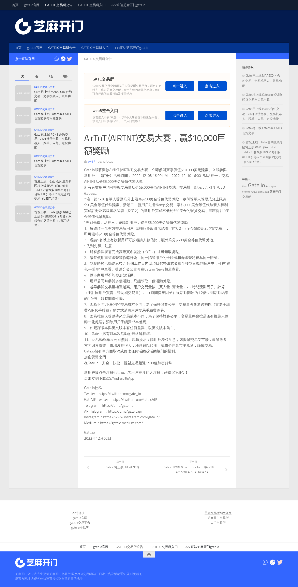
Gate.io (256, 185)
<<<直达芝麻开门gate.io (128, 5)
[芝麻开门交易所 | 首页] (49, 26)
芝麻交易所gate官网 (218, 513)
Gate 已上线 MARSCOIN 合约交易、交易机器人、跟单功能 (53, 96)
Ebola (244, 186)
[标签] (65, 76)
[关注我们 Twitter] (69, 58)
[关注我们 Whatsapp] (56, 58)
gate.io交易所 (80, 527)
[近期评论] (51, 76)
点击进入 (180, 86)
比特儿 (92, 161)
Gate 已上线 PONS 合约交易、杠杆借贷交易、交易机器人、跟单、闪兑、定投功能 (262, 114)
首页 (15, 5)
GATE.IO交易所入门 (92, 5)
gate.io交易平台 (80, 523)
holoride (246, 191)
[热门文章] (36, 76)
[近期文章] (22, 76)
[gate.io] (63, 58)
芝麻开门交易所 (218, 518)
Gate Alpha (271, 186)
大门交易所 (218, 523)
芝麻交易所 (263, 191)
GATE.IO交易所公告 (59, 5)
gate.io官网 (32, 5)
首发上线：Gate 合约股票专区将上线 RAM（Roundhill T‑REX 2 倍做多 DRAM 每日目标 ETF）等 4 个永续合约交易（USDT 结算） (52, 190)
